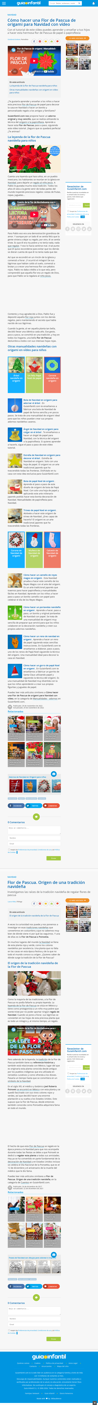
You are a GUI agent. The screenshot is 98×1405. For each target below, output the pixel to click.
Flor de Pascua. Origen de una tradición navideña (16, 733)
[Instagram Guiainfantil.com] (78, 229)
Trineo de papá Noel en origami (40, 510)
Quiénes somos (23, 1363)
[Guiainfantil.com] (28, 4)
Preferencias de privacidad (27, 850)
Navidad (12, 14)
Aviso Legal (73, 1363)
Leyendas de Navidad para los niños (52, 762)
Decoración (50, 728)
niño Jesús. (45, 275)
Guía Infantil (49, 1393)
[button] (10, 4)
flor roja (29, 317)
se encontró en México (28, 1089)
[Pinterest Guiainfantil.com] (73, 229)
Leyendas (41, 798)
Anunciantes (47, 1366)
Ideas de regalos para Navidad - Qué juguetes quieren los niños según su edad (52, 1238)
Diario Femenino (66, 1393)
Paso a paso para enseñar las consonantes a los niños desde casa (86, 49)
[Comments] (57, 41)
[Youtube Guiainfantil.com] (89, 229)
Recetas (13, 1230)
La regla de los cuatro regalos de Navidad (50, 1215)
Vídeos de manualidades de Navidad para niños (52, 734)
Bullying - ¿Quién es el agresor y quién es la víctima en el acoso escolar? (84, 61)
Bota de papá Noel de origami (39, 481)
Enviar (53, 858)
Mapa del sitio (62, 1366)
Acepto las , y (78, 214)
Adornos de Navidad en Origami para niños (27, 777)
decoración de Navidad (19, 1161)
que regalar (13, 245)
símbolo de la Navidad (19, 1081)
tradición (42, 1059)
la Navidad (44, 942)
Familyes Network (32, 1393)
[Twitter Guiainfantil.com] (84, 229)
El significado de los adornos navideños (15, 1215)
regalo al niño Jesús (43, 182)
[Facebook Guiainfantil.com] (67, 229)
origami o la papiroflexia (31, 122)
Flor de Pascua (29, 104)
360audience (56, 1398)
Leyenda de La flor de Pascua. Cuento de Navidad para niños (34, 1239)
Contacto (33, 1366)
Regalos (21, 798)
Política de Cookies (73, 217)
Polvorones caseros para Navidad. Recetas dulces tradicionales (15, 1239)
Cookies (37, 1363)
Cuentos (13, 726)
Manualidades (33, 721)
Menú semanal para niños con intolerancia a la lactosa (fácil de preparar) (72, 61)
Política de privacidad (55, 1363)
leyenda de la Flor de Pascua (22, 1005)
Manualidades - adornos (45, 698)
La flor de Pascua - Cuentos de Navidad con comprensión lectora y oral (34, 759)
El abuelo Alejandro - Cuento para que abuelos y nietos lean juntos (72, 48)
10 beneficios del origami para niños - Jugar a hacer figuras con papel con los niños (34, 731)
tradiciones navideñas (37, 927)
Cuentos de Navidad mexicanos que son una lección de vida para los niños (15, 758)
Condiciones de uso (45, 850)
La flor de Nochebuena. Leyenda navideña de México (34, 1214)
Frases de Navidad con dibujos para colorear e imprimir (32, 1258)
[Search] (79, 3)
